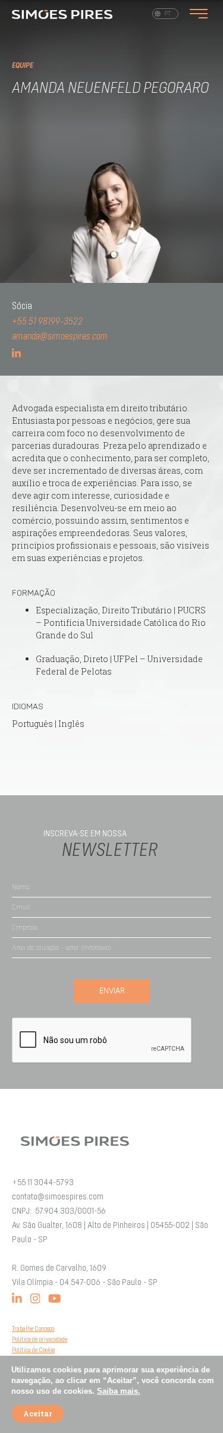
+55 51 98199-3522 (47, 322)
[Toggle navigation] (198, 13)
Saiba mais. (118, 1391)
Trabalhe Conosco (33, 1329)
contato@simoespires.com (57, 1197)
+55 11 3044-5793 (43, 1183)
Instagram (35, 1298)
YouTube (54, 1298)
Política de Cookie (33, 1350)
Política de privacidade (39, 1339)
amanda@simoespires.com (60, 337)
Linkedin (17, 1298)
